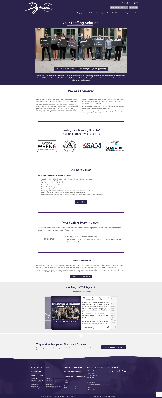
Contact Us (133, 13)
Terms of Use (95, 396)
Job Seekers (90, 13)
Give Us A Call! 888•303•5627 (119, 7)
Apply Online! (133, 7)
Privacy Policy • (104, 396)
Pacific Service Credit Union (93, 380)
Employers (80, 13)
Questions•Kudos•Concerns (93, 384)
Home (73, 13)
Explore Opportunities (102, 13)
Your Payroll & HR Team (92, 382)
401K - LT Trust (90, 377)
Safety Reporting (91, 389)
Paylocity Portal (90, 373)
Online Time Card (91, 370)
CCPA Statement (112, 396)
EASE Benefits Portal (92, 375)
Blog (126, 13)
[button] (113, 347)
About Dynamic (116, 13)
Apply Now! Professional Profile (94, 387)
